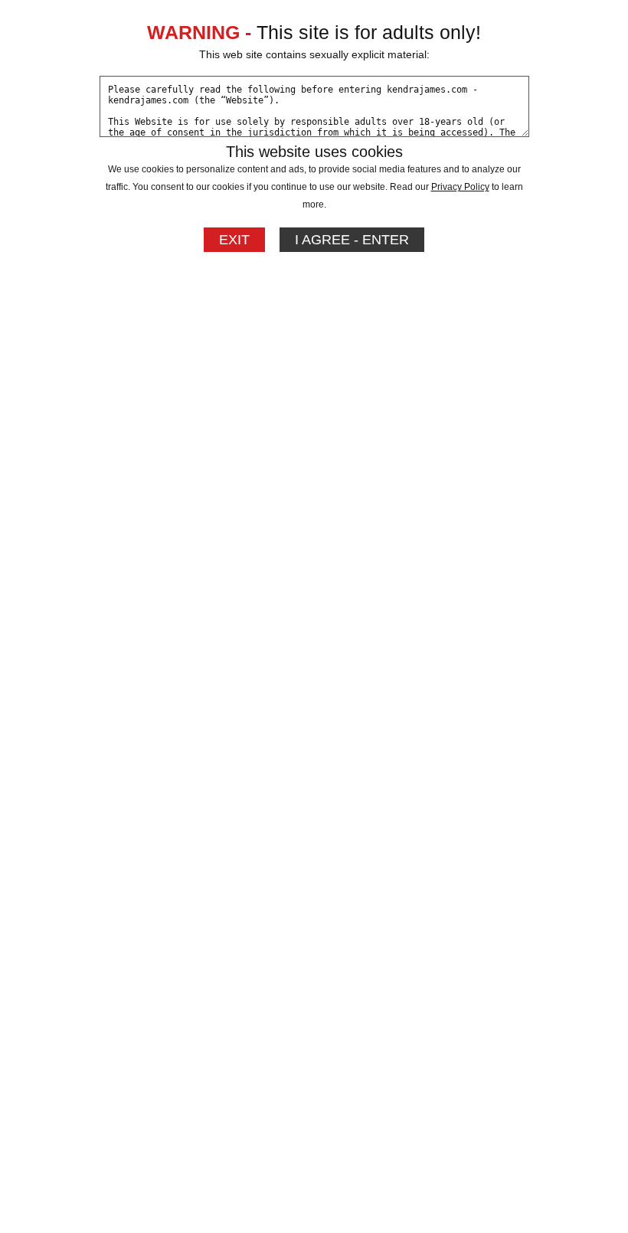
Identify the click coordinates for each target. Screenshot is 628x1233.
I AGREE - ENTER (352, 239)
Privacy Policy (460, 187)
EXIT (234, 239)
